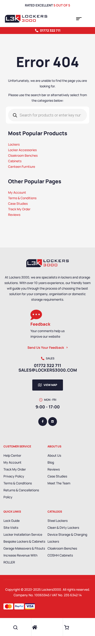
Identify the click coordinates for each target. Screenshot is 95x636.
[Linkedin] (52, 421)
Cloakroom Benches (62, 548)
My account (12, 462)
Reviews (54, 469)
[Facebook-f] (42, 421)
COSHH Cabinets (60, 555)
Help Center (12, 455)
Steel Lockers (58, 520)
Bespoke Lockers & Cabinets (24, 541)
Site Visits (10, 527)
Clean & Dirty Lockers (63, 527)
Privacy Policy (13, 476)
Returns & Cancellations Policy (21, 493)
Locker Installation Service (22, 534)
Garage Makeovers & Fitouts (24, 548)
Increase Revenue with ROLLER (20, 558)
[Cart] (66, 627)
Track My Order (14, 469)
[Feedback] (36, 315)
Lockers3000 (51, 589)
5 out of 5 (61, 5)
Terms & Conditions (17, 483)
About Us (54, 455)
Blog (51, 462)
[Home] (35, 627)
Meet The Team (59, 483)
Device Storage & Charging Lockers (67, 538)
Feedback (40, 324)
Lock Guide (11, 520)
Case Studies (57, 476)
